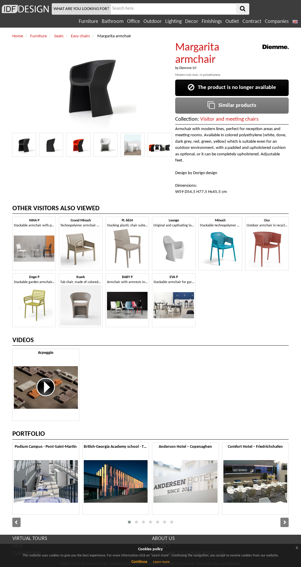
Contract (252, 21)
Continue (139, 562)
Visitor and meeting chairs (229, 119)
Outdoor (152, 21)
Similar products (235, 105)
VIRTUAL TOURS (29, 538)
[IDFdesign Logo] (25, 9)
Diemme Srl (187, 68)
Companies (277, 21)
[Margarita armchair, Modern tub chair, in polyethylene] (24, 144)
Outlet (232, 21)
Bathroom (112, 21)
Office (133, 21)
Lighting (173, 21)
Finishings (212, 21)
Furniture (88, 21)
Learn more (161, 562)
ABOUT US (163, 538)
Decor (191, 21)
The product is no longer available (235, 87)
